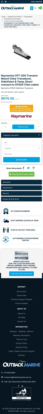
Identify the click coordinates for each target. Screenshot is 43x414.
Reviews (6, 199)
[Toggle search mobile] (35, 8)
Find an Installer (21, 303)
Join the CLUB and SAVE (21, 274)
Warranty (6, 193)
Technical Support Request (21, 299)
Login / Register (36, 2)
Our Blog (21, 317)
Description (6, 182)
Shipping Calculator (11, 135)
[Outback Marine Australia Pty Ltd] (12, 8)
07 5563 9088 (9, 373)
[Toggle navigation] (31, 8)
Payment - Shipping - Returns (21, 331)
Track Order (21, 295)
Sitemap (21, 355)
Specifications (7, 188)
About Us (21, 313)
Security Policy (21, 347)
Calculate (22, 160)
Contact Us (21, 321)
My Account (21, 291)
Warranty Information (21, 335)
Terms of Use (21, 339)
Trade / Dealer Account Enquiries (21, 351)
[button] (38, 127)
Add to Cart (23, 127)
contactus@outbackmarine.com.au (17, 377)
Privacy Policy (21, 343)
